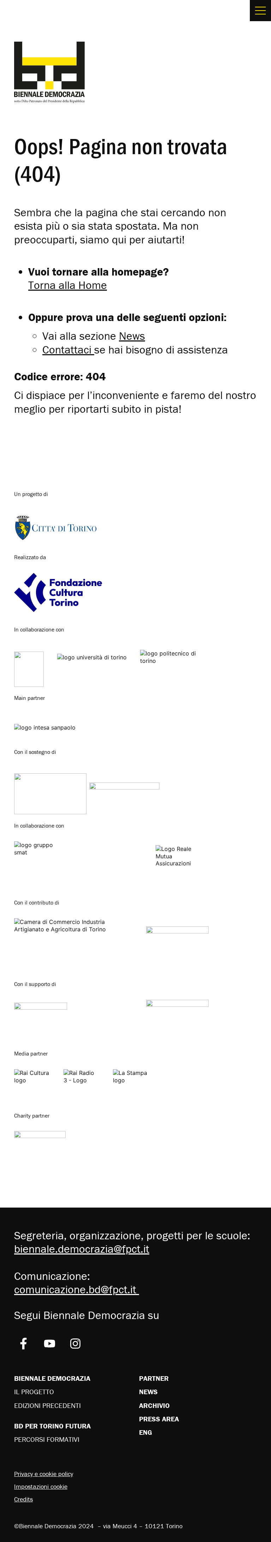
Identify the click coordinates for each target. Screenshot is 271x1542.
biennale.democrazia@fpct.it (81, 1249)
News (148, 1391)
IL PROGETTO (34, 1391)
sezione (112, 336)
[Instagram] (75, 1343)
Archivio (154, 1405)
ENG (145, 1432)
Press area (159, 1418)
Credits (23, 1499)
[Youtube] (49, 1343)
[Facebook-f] (23, 1343)
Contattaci (66, 349)
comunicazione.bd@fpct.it (76, 1289)
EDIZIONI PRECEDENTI (47, 1405)
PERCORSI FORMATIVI (46, 1439)
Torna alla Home (67, 285)
